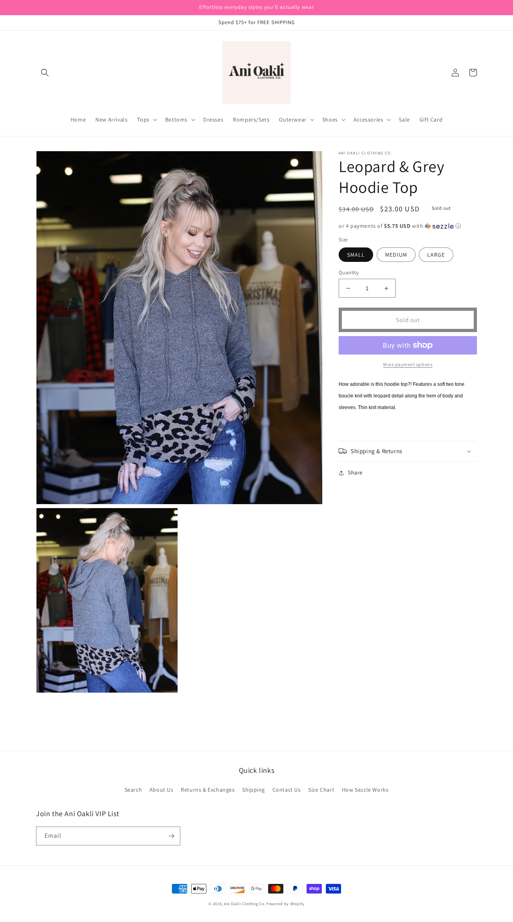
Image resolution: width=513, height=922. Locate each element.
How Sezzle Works (365, 789)
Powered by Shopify (285, 903)
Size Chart (321, 789)
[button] (45, 72)
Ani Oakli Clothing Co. (245, 903)
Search (133, 789)
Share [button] (355, 472)
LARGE (436, 254)
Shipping (253, 789)
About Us (161, 789)
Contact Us (287, 789)
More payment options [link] (407, 364)
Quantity (349, 272)
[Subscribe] (171, 836)
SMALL (356, 254)
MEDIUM (396, 254)
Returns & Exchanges (207, 789)
